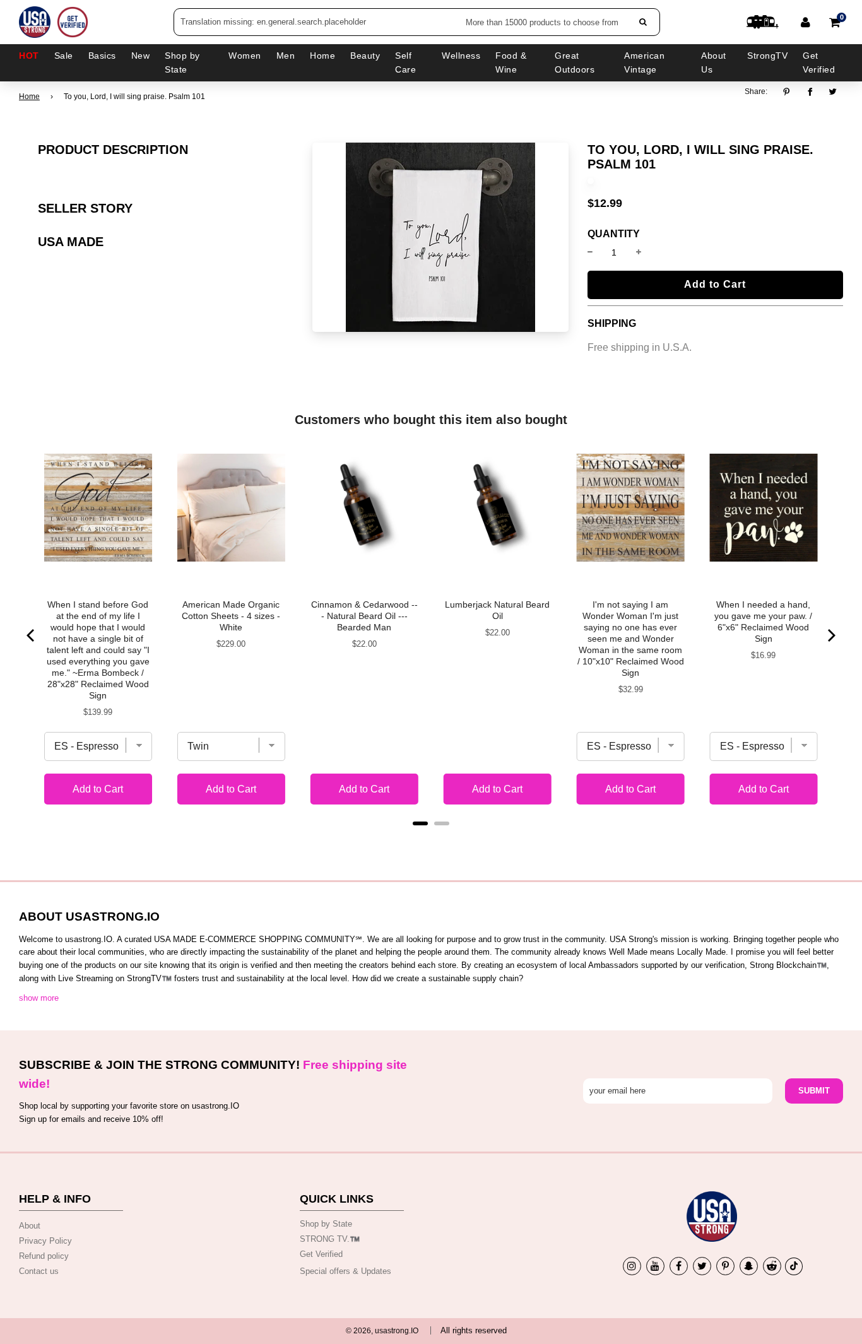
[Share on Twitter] (833, 92)
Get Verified (819, 62)
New (140, 55)
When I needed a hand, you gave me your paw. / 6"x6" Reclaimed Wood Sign (763, 621)
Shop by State (326, 1224)
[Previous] (31, 635)
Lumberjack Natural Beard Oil (497, 610)
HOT (29, 55)
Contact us (39, 1271)
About (29, 1225)
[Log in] (805, 22)
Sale (63, 55)
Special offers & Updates (345, 1271)
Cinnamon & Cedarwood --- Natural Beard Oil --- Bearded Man (364, 615)
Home (29, 96)
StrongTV (767, 55)
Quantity (613, 234)
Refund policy (44, 1256)
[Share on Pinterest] (789, 92)
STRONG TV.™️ (330, 1239)
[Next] (830, 635)
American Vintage (644, 62)
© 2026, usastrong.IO (382, 1330)
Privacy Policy (45, 1241)
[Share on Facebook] (810, 92)
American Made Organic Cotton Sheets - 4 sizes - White (231, 615)
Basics (102, 55)
